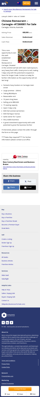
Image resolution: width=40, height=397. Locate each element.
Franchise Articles (7, 264)
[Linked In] (7, 322)
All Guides (5, 257)
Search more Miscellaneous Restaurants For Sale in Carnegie (20, 10)
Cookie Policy (6, 367)
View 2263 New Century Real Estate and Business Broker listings (19, 167)
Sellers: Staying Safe (8, 293)
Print (32, 394)
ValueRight (5, 279)
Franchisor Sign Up (8, 246)
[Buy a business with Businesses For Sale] (5, 3)
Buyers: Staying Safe (8, 297)
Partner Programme (8, 383)
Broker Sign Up (7, 243)
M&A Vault (5, 275)
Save (7, 394)
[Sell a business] (26, 3)
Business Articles (7, 261)
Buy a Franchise (7, 217)
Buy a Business (7, 214)
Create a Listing (7, 239)
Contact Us (5, 300)
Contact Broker (20, 389)
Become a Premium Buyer (10, 225)
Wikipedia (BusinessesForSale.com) (13, 304)
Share (20, 394)
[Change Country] (19, 3)
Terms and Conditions (8, 360)
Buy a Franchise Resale (9, 221)
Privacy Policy (6, 364)
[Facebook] (11, 322)
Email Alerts (5, 228)
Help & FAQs (6, 290)
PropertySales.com (7, 376)
